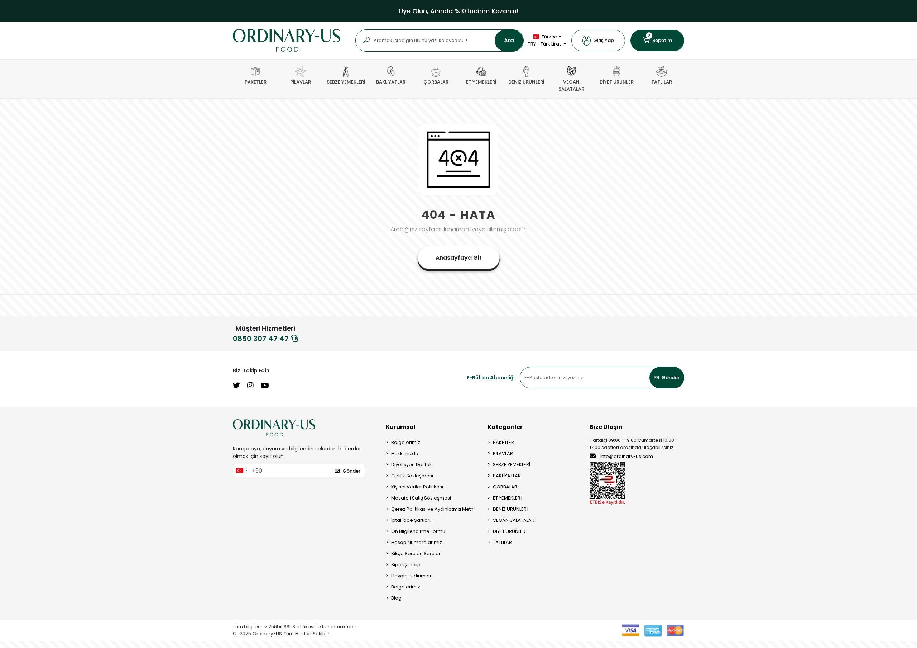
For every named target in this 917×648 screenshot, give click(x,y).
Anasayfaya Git (459, 258)
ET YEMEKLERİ (507, 498)
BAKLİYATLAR (507, 475)
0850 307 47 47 (262, 339)
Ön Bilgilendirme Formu (418, 531)
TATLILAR (502, 542)
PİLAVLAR (503, 453)
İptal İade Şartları (411, 520)
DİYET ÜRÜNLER (509, 531)
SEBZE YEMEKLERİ (511, 464)
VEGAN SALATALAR (513, 520)
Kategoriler (505, 427)
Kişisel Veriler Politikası (417, 486)
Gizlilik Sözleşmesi (412, 475)
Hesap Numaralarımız (416, 542)
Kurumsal (401, 427)
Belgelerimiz (405, 442)
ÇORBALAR (505, 486)
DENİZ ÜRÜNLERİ (510, 509)
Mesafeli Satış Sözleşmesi (421, 498)
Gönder (671, 377)
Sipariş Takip (406, 564)
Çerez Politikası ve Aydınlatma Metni (433, 509)
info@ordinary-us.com (626, 456)
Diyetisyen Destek (411, 464)
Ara (509, 40)
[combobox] (241, 470)
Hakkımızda (404, 453)
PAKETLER (503, 442)
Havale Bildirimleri (412, 575)
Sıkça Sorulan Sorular (416, 553)
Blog (396, 598)
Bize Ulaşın (606, 427)
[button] (598, 40)
